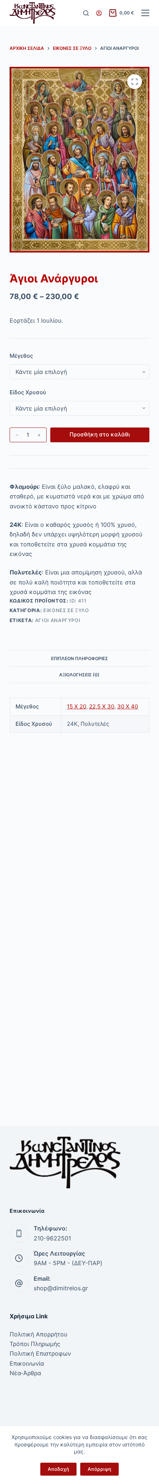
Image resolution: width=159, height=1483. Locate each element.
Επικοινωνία (27, 1363)
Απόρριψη (99, 1469)
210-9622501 (52, 1238)
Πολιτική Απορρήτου (38, 1334)
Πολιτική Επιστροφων (40, 1353)
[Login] (99, 13)
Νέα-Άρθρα (25, 1373)
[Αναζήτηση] (86, 13)
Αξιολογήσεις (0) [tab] (79, 674)
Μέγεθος (21, 355)
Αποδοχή (58, 1469)
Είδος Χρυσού (28, 392)
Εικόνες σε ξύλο (66, 610)
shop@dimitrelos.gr (61, 1288)
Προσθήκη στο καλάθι (100, 434)
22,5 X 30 (101, 706)
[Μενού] (145, 13)
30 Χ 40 (127, 706)
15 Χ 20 (76, 706)
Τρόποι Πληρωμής (35, 1344)
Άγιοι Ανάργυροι (58, 620)
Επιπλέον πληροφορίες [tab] (79, 658)
